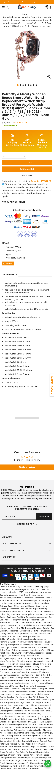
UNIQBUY (16, 250)
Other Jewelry (6, 708)
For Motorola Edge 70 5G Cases (30, 697)
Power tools (18, 705)
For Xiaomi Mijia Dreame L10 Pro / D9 (25, 666)
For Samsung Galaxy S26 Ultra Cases (28, 589)
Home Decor (15, 677)
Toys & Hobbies (40, 647)
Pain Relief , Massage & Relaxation (35, 680)
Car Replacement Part (31, 622)
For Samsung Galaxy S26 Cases (25, 737)
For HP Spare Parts (36, 757)
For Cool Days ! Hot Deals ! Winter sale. (26, 646)
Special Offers (33, 636)
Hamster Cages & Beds (41, 741)
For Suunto (28, 735)
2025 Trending (25, 592)
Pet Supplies (5, 705)
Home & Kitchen (7, 586)
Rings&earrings (33, 716)
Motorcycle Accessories (32, 614)
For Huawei (42, 683)
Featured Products (27, 724)
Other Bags (5, 650)
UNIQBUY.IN (26, 568)
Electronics (18, 611)
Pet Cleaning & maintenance (22, 669)
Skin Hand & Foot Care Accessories (28, 597)
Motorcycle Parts (7, 628)
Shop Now (48, 2)
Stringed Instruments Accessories (23, 710)
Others (4, 691)
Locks (40, 688)
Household (41, 608)
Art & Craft (14, 600)
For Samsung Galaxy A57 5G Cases (33, 658)
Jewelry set (42, 746)
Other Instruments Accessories (31, 661)
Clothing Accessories (9, 608)
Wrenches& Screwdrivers (20, 691)
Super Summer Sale (42, 592)
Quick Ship (39, 586)
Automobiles (6, 611)
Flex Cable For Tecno (25, 752)
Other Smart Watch (31, 760)
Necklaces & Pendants (10, 688)
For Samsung (35, 713)
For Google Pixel (20, 768)
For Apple (35, 694)
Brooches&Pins (7, 716)
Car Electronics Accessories (34, 617)
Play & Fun (31, 738)
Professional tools (27, 683)
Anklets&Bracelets (8, 639)
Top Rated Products (23, 708)
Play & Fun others (24, 586)
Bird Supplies (46, 722)
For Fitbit (28, 611)
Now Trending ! (27, 675)
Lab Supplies (32, 730)
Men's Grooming (7, 661)
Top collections (29, 688)
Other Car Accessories (40, 625)
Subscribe (44, 516)
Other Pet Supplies (16, 730)
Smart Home (41, 606)
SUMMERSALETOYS (29, 633)
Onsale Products (20, 713)
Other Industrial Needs (24, 606)
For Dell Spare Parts (25, 755)
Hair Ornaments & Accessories (33, 686)
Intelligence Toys (39, 650)
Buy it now (27, 175)
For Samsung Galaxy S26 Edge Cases (27, 701)
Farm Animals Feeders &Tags (22, 746)
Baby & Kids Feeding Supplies (26, 722)
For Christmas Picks (9, 724)
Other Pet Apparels (21, 741)
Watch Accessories (43, 611)
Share (9, 263)
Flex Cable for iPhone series (37, 705)
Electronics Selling (17, 655)
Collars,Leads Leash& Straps (33, 719)
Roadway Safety (41, 628)
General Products (30, 677)
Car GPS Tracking (25, 628)
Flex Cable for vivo (32, 766)
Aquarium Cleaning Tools (25, 727)
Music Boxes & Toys (9, 683)
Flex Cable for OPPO (39, 749)
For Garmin (20, 716)
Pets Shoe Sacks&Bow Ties (12, 744)
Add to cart (27, 162)
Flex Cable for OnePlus (18, 749)
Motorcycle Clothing (29, 631)
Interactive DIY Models (15, 636)
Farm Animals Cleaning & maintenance (27, 603)
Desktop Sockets (13, 735)
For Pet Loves (40, 735)
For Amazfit (34, 768)
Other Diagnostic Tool (10, 614)
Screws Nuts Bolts (22, 694)
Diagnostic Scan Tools (19, 625)
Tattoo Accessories (20, 650)
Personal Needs (28, 608)
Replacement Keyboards (11, 766)
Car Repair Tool (14, 617)
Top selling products (9, 595)
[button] (3, 7)
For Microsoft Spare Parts (38, 763)
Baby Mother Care (20, 733)
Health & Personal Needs (20, 664)
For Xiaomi (49, 688)
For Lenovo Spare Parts (16, 757)
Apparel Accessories (16, 763)
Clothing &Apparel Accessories (32, 639)
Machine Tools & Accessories (25, 672)
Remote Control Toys (10, 642)
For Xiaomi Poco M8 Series (38, 699)
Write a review (27, 467)
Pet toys (37, 691)
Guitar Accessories (35, 653)
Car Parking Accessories (28, 619)
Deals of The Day (22, 644)
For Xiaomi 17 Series (40, 644)
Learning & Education (41, 702)
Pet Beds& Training (34, 744)
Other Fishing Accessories (33, 642)
